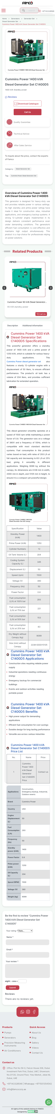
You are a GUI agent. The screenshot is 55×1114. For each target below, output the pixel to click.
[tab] (12, 326)
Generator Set (29, 19)
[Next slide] (4, 288)
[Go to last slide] (51, 288)
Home (4, 19)
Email (9, 949)
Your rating (12, 931)
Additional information (32, 325)
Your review (12, 961)
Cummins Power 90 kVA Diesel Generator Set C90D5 (26, 302)
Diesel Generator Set (10, 21)
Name (9, 937)
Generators (15, 19)
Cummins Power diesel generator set (24, 361)
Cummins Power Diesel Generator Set (23, 175)
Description (12, 325)
